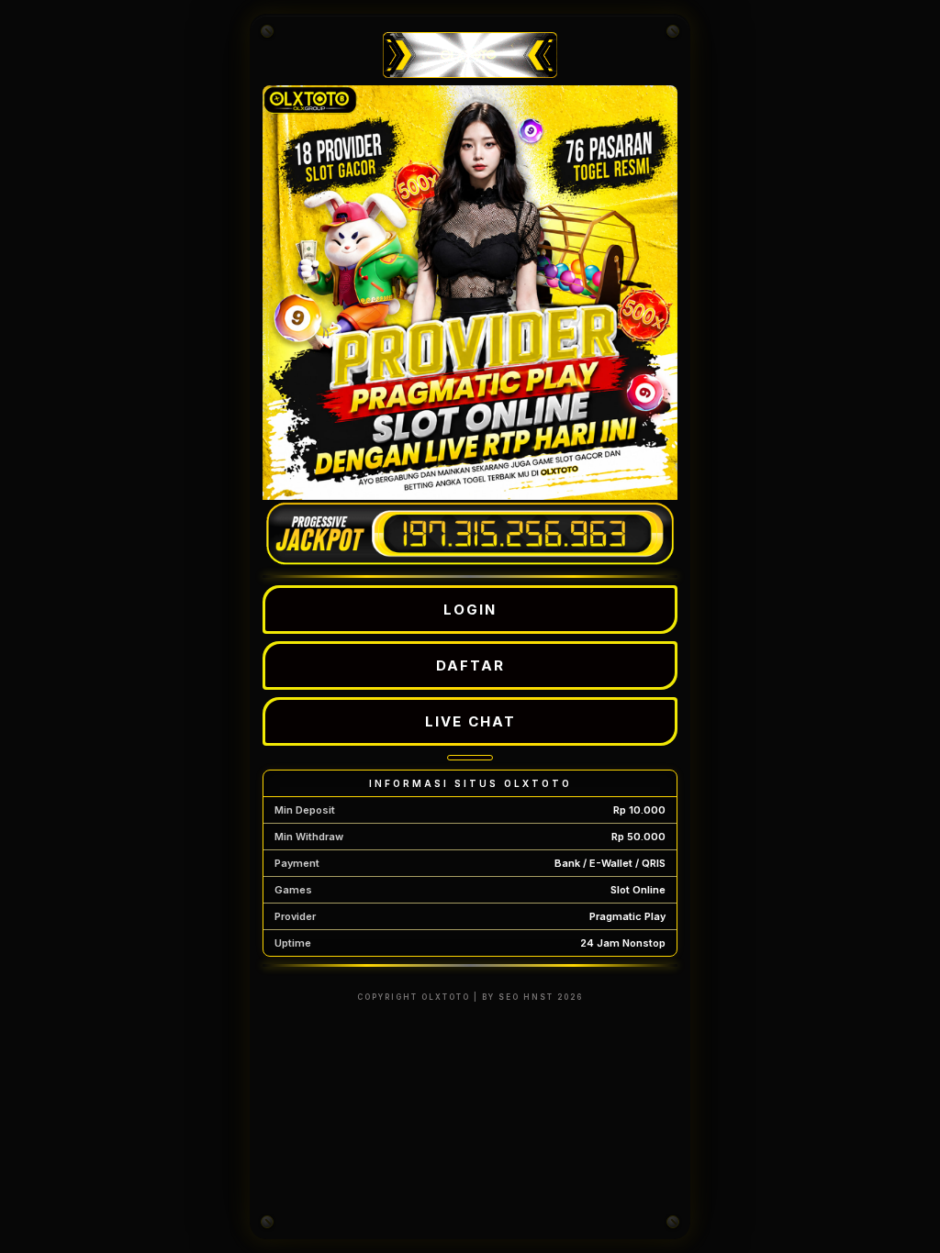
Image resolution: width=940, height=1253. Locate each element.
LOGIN (470, 609)
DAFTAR (470, 665)
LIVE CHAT (470, 721)
